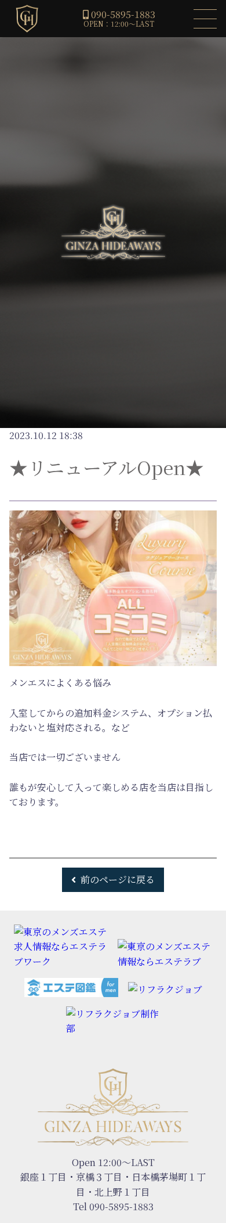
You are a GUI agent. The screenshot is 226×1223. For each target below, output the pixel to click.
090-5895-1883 (123, 14)
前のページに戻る (118, 879)
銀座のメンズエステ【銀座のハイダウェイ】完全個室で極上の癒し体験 (26, 19)
